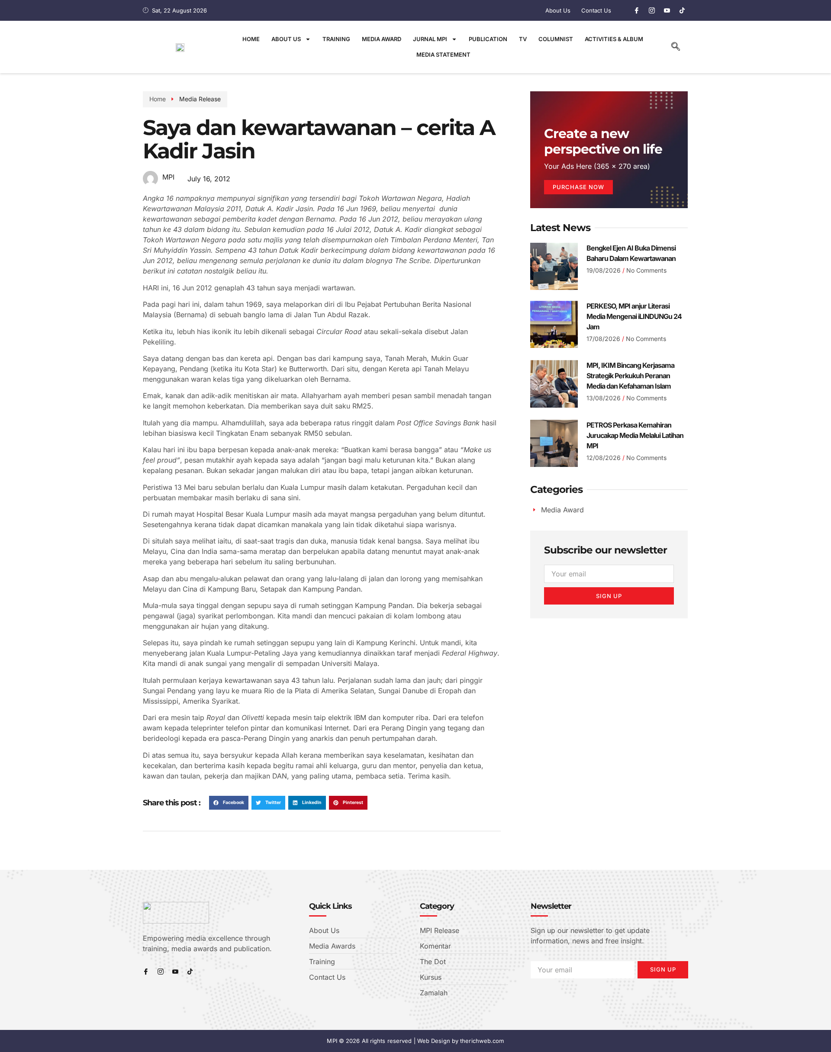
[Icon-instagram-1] (652, 10)
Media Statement (443, 54)
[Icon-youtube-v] (667, 10)
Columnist (555, 38)
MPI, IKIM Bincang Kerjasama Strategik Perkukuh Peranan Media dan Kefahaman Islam (630, 375)
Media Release (200, 99)
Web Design (433, 1040)
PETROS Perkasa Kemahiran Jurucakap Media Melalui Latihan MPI (634, 435)
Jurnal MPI (430, 38)
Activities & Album (614, 38)
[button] (675, 47)
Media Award (381, 38)
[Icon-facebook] (637, 10)
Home (251, 38)
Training (336, 38)
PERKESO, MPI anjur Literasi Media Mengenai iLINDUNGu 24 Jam (634, 316)
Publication (488, 38)
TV (523, 38)
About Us (286, 38)
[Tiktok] (682, 10)
